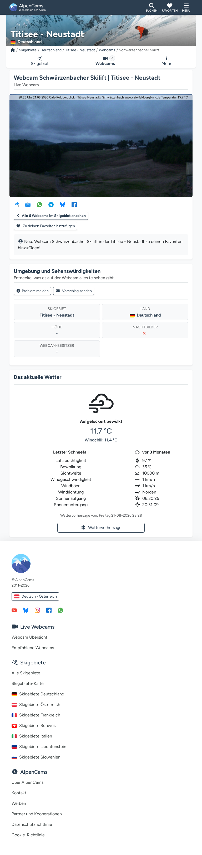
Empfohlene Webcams (33, 647)
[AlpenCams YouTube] (14, 610)
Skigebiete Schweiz (38, 725)
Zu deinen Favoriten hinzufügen (48, 226)
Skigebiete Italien (35, 736)
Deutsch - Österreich (39, 596)
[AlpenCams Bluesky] (25, 610)
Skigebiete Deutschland (41, 693)
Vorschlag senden (77, 291)
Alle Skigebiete (26, 672)
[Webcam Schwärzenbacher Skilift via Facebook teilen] (74, 204)
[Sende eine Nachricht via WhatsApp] (60, 610)
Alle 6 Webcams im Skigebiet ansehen (54, 215)
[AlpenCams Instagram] (37, 610)
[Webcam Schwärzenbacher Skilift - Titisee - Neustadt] (101, 145)
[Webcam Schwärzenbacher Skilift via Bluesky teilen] (62, 204)
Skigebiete (28, 50)
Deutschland (51, 50)
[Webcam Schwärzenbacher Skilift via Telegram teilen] (51, 204)
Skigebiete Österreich (39, 704)
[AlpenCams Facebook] (49, 610)
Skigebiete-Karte (28, 683)
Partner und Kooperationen (37, 813)
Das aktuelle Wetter (38, 377)
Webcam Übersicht (29, 637)
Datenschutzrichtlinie (32, 824)
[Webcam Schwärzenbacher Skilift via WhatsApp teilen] (39, 204)
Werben (19, 803)
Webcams (107, 50)
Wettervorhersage (105, 527)
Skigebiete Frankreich (39, 714)
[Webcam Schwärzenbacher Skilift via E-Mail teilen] (28, 204)
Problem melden (35, 291)
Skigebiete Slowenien (39, 757)
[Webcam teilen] (16, 204)
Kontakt (19, 792)
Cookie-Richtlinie (28, 834)
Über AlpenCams (27, 782)
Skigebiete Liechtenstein (42, 746)
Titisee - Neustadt (80, 50)
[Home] (13, 50)
